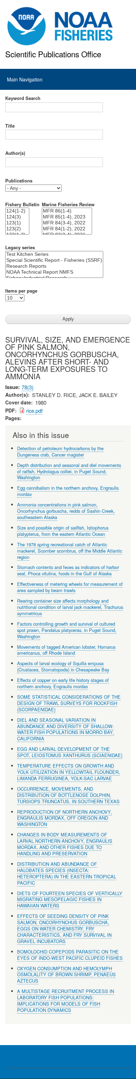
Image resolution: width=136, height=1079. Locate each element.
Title (10, 126)
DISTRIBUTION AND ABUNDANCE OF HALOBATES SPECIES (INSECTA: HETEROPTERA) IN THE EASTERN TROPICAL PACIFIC (66, 873)
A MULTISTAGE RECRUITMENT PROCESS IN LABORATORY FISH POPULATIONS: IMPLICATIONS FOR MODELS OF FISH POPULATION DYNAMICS (65, 1000)
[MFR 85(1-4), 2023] (67, 217)
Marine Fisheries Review (68, 204)
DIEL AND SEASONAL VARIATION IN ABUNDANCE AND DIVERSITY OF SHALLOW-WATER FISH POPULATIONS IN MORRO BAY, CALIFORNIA (65, 729)
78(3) (27, 387)
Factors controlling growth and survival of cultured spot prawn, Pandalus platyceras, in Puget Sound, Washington (66, 630)
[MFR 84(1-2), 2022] (67, 229)
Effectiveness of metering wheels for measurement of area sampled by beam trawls (70, 587)
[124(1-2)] (17, 211)
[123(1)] (17, 223)
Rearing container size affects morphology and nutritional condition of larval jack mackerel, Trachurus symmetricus (70, 607)
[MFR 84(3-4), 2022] (67, 223)
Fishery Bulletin (22, 204)
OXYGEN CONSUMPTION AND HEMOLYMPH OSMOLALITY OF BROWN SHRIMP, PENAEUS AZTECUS (66, 974)
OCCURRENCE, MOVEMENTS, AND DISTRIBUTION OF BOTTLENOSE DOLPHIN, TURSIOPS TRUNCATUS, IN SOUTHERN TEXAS (68, 795)
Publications (18, 181)
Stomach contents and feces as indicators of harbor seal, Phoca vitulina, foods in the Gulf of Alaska (68, 570)
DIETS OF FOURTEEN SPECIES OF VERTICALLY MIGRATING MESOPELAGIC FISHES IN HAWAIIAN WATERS (69, 899)
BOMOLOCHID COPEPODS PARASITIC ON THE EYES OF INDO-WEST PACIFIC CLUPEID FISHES (70, 954)
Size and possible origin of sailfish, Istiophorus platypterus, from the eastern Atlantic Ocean (62, 530)
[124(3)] (17, 217)
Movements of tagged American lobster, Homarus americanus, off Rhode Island (66, 649)
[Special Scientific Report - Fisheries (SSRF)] (54, 260)
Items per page (21, 291)
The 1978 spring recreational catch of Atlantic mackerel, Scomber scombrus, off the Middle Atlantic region (69, 550)
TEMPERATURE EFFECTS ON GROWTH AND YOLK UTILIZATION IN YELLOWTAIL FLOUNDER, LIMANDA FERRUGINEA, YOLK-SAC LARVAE (68, 772)
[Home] (60, 26)
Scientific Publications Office (53, 53)
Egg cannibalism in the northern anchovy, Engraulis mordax (68, 490)
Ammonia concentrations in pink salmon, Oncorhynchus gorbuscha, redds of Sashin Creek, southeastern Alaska (66, 510)
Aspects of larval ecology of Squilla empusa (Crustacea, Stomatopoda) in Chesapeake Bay (63, 666)
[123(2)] (17, 229)
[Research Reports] (54, 266)
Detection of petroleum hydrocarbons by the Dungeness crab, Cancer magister (60, 451)
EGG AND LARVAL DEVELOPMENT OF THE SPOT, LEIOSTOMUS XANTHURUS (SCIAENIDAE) (69, 752)
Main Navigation (25, 79)
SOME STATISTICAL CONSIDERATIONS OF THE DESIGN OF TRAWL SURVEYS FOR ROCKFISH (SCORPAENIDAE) (69, 703)
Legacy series (20, 247)
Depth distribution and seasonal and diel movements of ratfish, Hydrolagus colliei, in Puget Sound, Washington (69, 471)
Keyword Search (22, 98)
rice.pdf (34, 410)
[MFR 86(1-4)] (67, 211)
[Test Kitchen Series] (54, 254)
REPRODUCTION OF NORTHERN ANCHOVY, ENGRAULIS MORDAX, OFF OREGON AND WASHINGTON (64, 818)
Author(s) (15, 153)
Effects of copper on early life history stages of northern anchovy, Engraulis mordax (63, 683)
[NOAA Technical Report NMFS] (54, 272)
